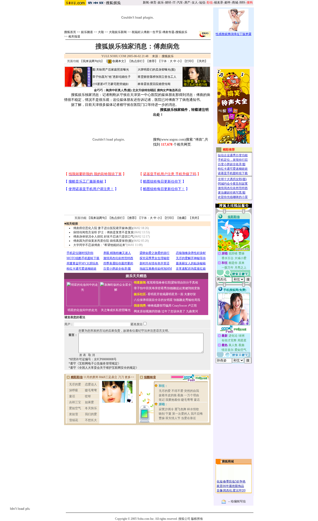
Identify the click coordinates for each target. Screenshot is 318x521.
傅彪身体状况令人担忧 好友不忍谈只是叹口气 (103, 236)
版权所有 (197, 519)
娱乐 (161, 2)
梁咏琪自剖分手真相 (184, 282)
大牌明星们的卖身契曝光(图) (156, 69)
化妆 (220, 481)
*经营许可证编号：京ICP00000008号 (93, 359)
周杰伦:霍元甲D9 (234, 490)
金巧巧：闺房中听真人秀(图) (113, 90)
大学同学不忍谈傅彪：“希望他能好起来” (99, 245)
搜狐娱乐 (168, 56)
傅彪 (198, 139)
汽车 (180, 2)
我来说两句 (97, 218)
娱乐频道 (87, 32)
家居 (220, 486)
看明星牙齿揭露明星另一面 (165, 294)
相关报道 (74, 36)
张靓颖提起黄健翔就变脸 (183, 288)
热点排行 (137, 61)
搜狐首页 (70, 32)
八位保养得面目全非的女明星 (153, 300)
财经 (168, 2)
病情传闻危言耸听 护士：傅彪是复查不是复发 (103, 232)
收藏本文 (118, 61)
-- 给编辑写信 (237, 501)
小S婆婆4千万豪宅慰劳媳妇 (110, 84)
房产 (187, 2)
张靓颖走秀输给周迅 (186, 300)
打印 (189, 61)
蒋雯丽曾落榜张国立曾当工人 (157, 77)
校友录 (218, 2)
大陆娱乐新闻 (118, 32)
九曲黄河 (192, 311)
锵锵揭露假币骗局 (159, 305)
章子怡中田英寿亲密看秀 (150, 288)
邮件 (228, 2)
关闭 (202, 61)
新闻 (146, 2)
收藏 (182, 218)
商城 (235, 2)
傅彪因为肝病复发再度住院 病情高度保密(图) (103, 240)
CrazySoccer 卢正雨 (184, 305)
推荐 (152, 61)
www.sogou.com (173, 139)
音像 (220, 490)
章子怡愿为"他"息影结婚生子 (111, 77)
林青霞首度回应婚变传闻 (154, 84)
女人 (195, 2)
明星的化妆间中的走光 (82, 310)
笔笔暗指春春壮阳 (159, 282)
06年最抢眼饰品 (233, 486)
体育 (153, 2)
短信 (202, 2)
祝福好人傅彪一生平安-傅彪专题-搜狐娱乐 (159, 32)
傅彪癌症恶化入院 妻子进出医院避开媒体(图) (103, 228)
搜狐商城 (228, 461)
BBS (242, 2)
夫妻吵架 (190, 294)
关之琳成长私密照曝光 (116, 310)
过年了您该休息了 (173, 311)
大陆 (101, 32)
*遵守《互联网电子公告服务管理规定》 (95, 363)
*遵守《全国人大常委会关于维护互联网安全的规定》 (104, 367)
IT (174, 2)
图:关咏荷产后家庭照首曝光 (110, 69)
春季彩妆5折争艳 (234, 481)
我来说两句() (92, 61)
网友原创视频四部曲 (147, 311)
